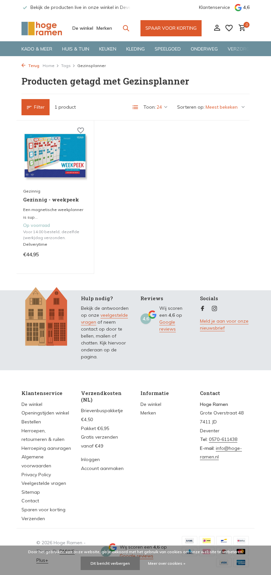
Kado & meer (36, 49)
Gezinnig (31, 191)
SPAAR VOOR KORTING (171, 28)
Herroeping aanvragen (46, 448)
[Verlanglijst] (229, 28)
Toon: (149, 107)
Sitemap (30, 492)
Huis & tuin (75, 49)
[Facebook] (202, 309)
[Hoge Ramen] (42, 28)
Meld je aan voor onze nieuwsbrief (224, 324)
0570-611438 (223, 439)
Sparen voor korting (43, 510)
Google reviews (167, 325)
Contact (30, 501)
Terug (33, 65)
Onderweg (204, 49)
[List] (135, 107)
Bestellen (31, 422)
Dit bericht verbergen (110, 563)
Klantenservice (214, 7)
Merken (104, 28)
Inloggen (90, 459)
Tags (66, 65)
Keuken (107, 49)
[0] (240, 28)
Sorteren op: (191, 107)
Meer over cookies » (166, 563)
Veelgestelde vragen (43, 483)
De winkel (82, 28)
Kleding (135, 49)
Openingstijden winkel (45, 413)
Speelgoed (168, 49)
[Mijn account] (217, 28)
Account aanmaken (102, 468)
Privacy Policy (36, 475)
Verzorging (242, 49)
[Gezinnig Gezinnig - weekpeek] (55, 156)
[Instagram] (214, 309)
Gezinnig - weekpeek (51, 200)
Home (49, 65)
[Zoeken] (126, 28)
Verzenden (33, 518)
